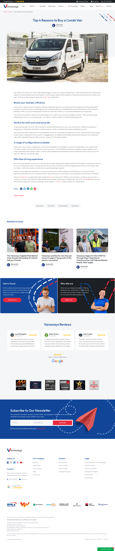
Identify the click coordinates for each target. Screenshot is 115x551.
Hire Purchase (63, 468)
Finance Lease (63, 465)
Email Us (95, 1)
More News (39, 206)
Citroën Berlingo (88, 179)
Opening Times (83, 1)
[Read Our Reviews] (57, 361)
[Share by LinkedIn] (28, 188)
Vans (23, 6)
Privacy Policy (41, 428)
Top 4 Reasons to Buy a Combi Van (23, 12)
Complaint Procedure (91, 472)
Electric (32, 6)
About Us (99, 6)
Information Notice (91, 468)
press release (63, 206)
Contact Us (12, 300)
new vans (51, 177)
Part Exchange (73, 6)
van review (75, 206)
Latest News (37, 465)
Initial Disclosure (90, 465)
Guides (82, 6)
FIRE (101, 539)
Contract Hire (63, 462)
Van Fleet (43, 6)
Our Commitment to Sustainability (95, 462)
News (91, 6)
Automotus (93, 539)
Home (5, 12)
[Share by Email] (35, 188)
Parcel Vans (52, 6)
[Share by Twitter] (24, 188)
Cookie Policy (89, 478)
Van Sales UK (23, 177)
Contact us (58, 181)
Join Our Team (37, 468)
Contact (109, 6)
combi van (46, 97)
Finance (60, 6)
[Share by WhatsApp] (31, 188)
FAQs (34, 472)
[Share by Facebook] (21, 188)
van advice (51, 206)
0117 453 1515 (13, 479)
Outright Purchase (64, 472)
